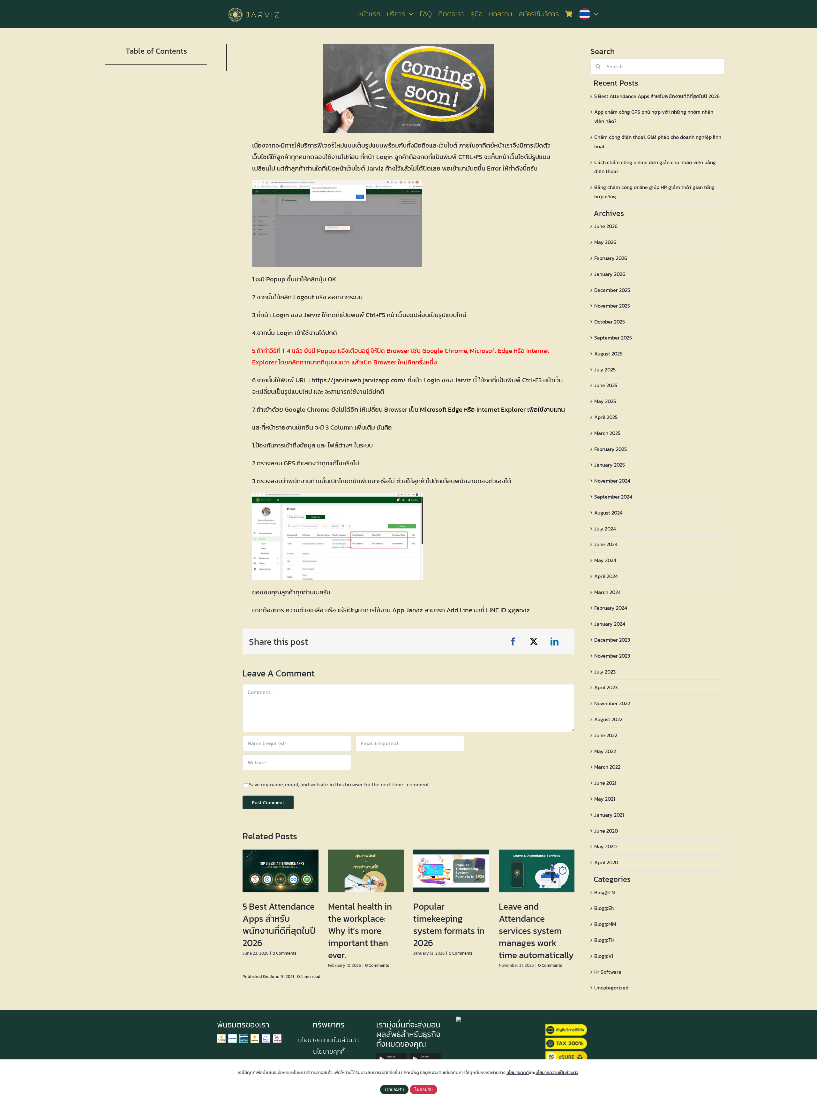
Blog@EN (604, 908)
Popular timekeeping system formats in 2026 (448, 925)
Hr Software (607, 972)
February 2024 (610, 608)
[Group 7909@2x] (221, 1037)
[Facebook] (513, 641)
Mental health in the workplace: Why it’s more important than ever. (360, 931)
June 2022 (605, 735)
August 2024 (608, 512)
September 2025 (613, 337)
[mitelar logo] (277, 1037)
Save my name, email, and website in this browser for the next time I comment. (339, 784)
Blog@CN (604, 892)
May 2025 (605, 401)
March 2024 (607, 592)
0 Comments (284, 953)
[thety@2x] (243, 1037)
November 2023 (612, 656)
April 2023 (606, 687)
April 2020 (606, 862)
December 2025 (612, 290)
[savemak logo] (255, 1037)
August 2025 (608, 353)
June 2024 (606, 544)
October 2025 (609, 321)
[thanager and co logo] (232, 1037)
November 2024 (612, 481)
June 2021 (605, 783)
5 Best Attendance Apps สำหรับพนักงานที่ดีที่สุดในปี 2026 (279, 925)
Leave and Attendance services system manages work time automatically (536, 931)
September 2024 (613, 496)
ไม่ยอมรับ (423, 1089)
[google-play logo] (391, 1056)
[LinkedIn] (554, 641)
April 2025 (606, 417)
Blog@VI (603, 956)
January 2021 (609, 815)
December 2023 (612, 640)
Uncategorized (611, 987)
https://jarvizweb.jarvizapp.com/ (358, 380)
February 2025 (610, 449)
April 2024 (606, 576)
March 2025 (607, 433)
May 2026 (605, 242)
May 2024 (605, 560)
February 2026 (610, 258)
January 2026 (609, 274)
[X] (534, 641)
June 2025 (605, 385)
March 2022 (607, 767)
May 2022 (605, 751)
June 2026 (606, 226)
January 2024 (609, 624)
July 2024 (605, 528)
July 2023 (605, 671)
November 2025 (612, 305)
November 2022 (612, 703)
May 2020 (605, 846)
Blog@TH (604, 940)
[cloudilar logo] (266, 1037)
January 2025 (609, 465)
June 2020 (606, 831)
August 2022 (608, 719)
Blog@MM (605, 924)
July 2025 (605, 369)
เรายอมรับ (394, 1089)
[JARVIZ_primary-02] (254, 7)
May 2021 (604, 799)
